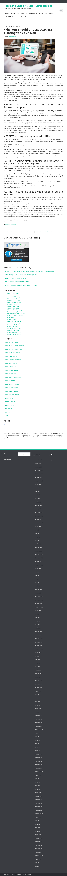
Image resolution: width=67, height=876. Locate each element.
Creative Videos (11, 317)
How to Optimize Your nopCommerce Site (17, 232)
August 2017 (38, 733)
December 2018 (39, 680)
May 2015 (37, 827)
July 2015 (37, 820)
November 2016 (39, 764)
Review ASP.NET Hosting (14, 304)
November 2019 (39, 642)
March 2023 (38, 502)
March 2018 (38, 708)
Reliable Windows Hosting (14, 302)
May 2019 (37, 663)
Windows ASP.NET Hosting (14, 310)
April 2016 (37, 789)
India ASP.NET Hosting (13, 330)
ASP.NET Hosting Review (11, 17)
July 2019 (37, 656)
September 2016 (39, 771)
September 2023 (39, 481)
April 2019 (37, 666)
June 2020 (37, 617)
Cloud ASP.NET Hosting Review (13, 349)
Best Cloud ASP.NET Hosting (15, 315)
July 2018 (37, 694)
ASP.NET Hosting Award (17, 13)
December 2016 (39, 761)
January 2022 (38, 551)
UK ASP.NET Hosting (12, 327)
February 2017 (38, 754)
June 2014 (37, 866)
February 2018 (38, 712)
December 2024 (39, 460)
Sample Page (7, 459)
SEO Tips (7, 412)
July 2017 (37, 736)
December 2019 (39, 638)
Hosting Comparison (10, 401)
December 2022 (39, 512)
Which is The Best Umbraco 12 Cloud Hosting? (49, 232)
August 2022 (38, 526)
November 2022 (39, 516)
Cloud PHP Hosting (10, 380)
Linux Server (8, 408)
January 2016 (38, 799)
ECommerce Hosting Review (14, 299)
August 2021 (38, 568)
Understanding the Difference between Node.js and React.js (21, 285)
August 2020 (38, 610)
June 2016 (37, 782)
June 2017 (37, 740)
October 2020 (38, 603)
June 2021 (37, 575)
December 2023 (39, 470)
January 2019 (38, 677)
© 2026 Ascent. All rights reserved (12, 874)
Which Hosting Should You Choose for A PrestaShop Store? (21, 274)
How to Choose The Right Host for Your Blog (17, 281)
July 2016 (37, 778)
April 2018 (37, 705)
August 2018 (38, 691)
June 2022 (37, 533)
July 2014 (37, 862)
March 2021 (38, 586)
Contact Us (24, 17)
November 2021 (39, 558)
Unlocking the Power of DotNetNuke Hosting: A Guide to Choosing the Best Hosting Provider (30, 271)
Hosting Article (9, 398)
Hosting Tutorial (9, 405)
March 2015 (38, 834)
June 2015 (37, 824)
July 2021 (37, 572)
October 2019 (38, 645)
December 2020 (39, 596)
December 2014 (39, 845)
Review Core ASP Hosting (14, 334)
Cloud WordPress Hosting (12, 394)
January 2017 (38, 757)
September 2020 (39, 607)
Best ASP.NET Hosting (13, 293)
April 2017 (37, 747)
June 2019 (37, 659)
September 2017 (39, 729)
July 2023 (37, 488)
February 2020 (38, 631)
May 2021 (37, 579)
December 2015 (39, 803)
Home (7, 13)
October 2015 (38, 810)
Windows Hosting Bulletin (14, 306)
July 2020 (37, 614)
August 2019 (38, 652)
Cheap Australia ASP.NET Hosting (16, 313)
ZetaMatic (29, 874)
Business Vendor (11, 319)
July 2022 (37, 530)
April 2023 (37, 498)
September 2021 (39, 565)
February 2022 (38, 547)
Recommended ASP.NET (13, 300)
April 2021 (37, 582)
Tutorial (7, 415)
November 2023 (39, 474)
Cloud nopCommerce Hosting (13, 377)
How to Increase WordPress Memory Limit (16, 278)
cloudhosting (12, 36)
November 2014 (39, 848)
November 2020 (39, 600)
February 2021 (38, 589)
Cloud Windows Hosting (11, 224)
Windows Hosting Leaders (14, 308)
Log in (51, 460)
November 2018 (39, 684)
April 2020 (37, 624)
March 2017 (38, 750)
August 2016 (38, 775)
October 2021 (38, 561)
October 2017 (38, 726)
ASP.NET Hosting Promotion (46, 13)
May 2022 (37, 537)
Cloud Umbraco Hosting (11, 387)
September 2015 (39, 813)
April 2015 (37, 831)
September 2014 (39, 855)
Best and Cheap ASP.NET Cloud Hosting (28, 5)
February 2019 (38, 673)
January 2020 (38, 635)
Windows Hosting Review (14, 312)
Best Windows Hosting (13, 295)
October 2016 (38, 768)
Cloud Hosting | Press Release (13, 359)
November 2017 (39, 722)
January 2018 (38, 715)
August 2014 (38, 859)
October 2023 (38, 477)
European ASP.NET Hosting (14, 325)
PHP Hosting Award (31, 13)
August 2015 (38, 817)
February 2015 (38, 838)
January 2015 (38, 841)
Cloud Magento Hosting (11, 370)
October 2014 (38, 852)
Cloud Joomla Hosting (11, 363)
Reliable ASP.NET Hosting (14, 321)
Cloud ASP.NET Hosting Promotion (14, 345)
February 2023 (38, 505)
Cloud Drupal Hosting (11, 356)
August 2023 (38, 484)
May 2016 (37, 785)
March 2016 (38, 792)
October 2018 (38, 687)
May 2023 (37, 495)
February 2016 (38, 796)
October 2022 (38, 519)
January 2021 (38, 593)
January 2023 (38, 509)
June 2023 (37, 491)
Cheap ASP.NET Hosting (13, 297)
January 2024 (38, 467)
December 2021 (39, 554)
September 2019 (39, 649)
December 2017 (39, 719)
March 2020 (38, 628)
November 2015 (39, 806)
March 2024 (38, 463)
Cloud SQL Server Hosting (12, 384)
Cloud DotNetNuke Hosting (12, 352)
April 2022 (37, 540)
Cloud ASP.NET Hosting (11, 342)
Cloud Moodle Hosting (11, 373)
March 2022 (38, 544)
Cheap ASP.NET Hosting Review (15, 323)
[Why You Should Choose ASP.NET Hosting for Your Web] (29, 56)
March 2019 (38, 670)
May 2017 (37, 743)
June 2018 (37, 698)
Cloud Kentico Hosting (11, 366)
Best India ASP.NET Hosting (14, 332)
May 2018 (37, 701)
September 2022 (39, 523)
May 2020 (37, 621)
